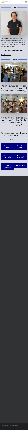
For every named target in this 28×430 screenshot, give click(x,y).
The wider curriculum (6, 54)
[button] (26, 2)
